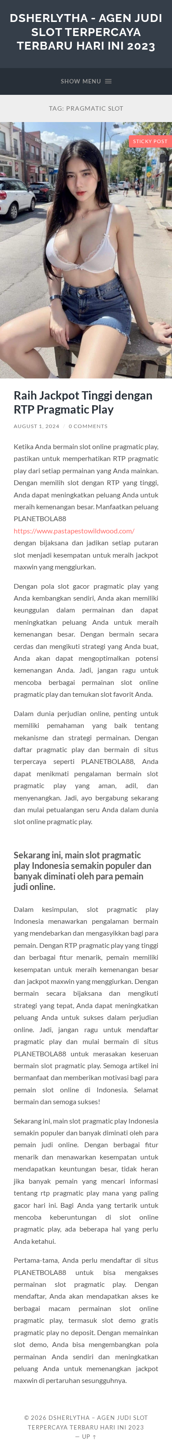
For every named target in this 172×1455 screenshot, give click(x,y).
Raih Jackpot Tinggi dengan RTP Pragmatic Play (83, 402)
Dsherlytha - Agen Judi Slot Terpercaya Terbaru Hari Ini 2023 (86, 31)
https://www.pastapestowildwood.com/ (74, 530)
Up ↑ (89, 1436)
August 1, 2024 (37, 426)
